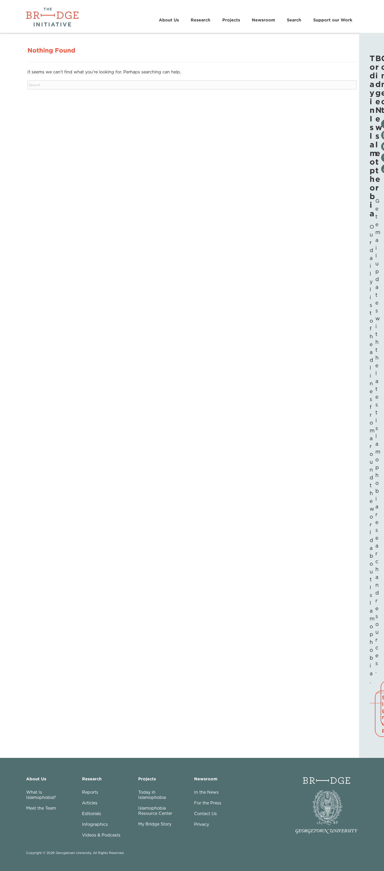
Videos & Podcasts (101, 835)
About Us (169, 20)
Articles (89, 802)
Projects (231, 20)
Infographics (95, 824)
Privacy (201, 824)
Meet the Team (41, 808)
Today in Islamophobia (152, 795)
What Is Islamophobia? (41, 795)
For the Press (207, 802)
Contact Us (205, 813)
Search (294, 20)
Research (200, 20)
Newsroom (263, 20)
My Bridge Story (154, 824)
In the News (206, 792)
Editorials (91, 813)
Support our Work (332, 20)
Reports (90, 792)
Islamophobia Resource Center (155, 811)
